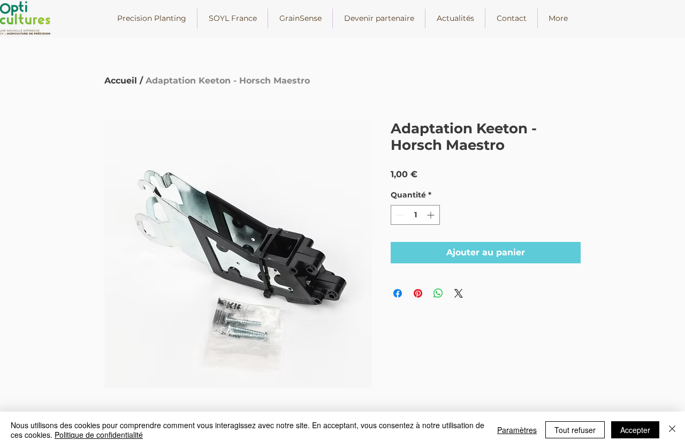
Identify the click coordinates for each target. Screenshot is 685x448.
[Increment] (431, 215)
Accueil (120, 80)
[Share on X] (458, 293)
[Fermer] (672, 429)
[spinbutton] (415, 215)
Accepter (635, 429)
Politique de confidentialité (99, 434)
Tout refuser (575, 429)
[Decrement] (399, 215)
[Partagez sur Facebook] (397, 293)
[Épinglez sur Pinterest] (418, 293)
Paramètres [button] (517, 429)
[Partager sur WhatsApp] (438, 293)
